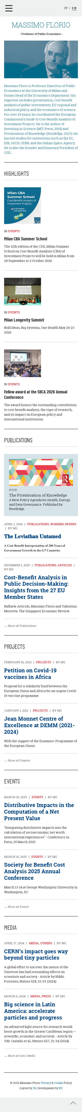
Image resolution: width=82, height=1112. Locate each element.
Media (34, 943)
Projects (43, 662)
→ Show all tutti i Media (19, 1056)
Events (37, 797)
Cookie (58, 1083)
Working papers (63, 524)
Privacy (46, 1083)
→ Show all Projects (17, 760)
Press (46, 996)
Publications (38, 524)
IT (66, 8)
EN (74, 8)
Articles (65, 565)
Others (46, 943)
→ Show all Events (16, 907)
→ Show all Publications (20, 626)
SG (34, 1088)
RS (60, 1088)
